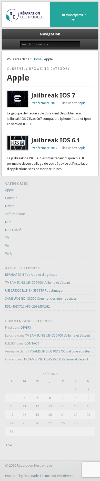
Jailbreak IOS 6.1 (55, 140)
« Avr (9, 445)
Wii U (9, 254)
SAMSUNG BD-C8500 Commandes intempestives (41, 298)
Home (37, 59)
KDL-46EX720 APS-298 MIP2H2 (27, 306)
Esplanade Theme (37, 476)
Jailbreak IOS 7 (53, 95)
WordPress (65, 476)
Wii (7, 246)
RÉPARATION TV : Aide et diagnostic (31, 275)
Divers (9, 206)
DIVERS (26, 327)
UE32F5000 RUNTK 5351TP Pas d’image (34, 290)
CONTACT (31, 343)
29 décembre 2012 (44, 148)
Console (11, 198)
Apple (81, 103)
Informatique (15, 214)
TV (7, 238)
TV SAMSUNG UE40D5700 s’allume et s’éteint (37, 282)
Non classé (13, 230)
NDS (8, 222)
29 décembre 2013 (44, 103)
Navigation (50, 34)
